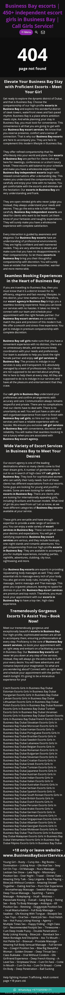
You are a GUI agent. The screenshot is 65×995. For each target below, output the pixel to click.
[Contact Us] (43, 32)
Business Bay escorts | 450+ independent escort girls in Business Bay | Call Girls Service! (32, 15)
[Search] (36, 32)
